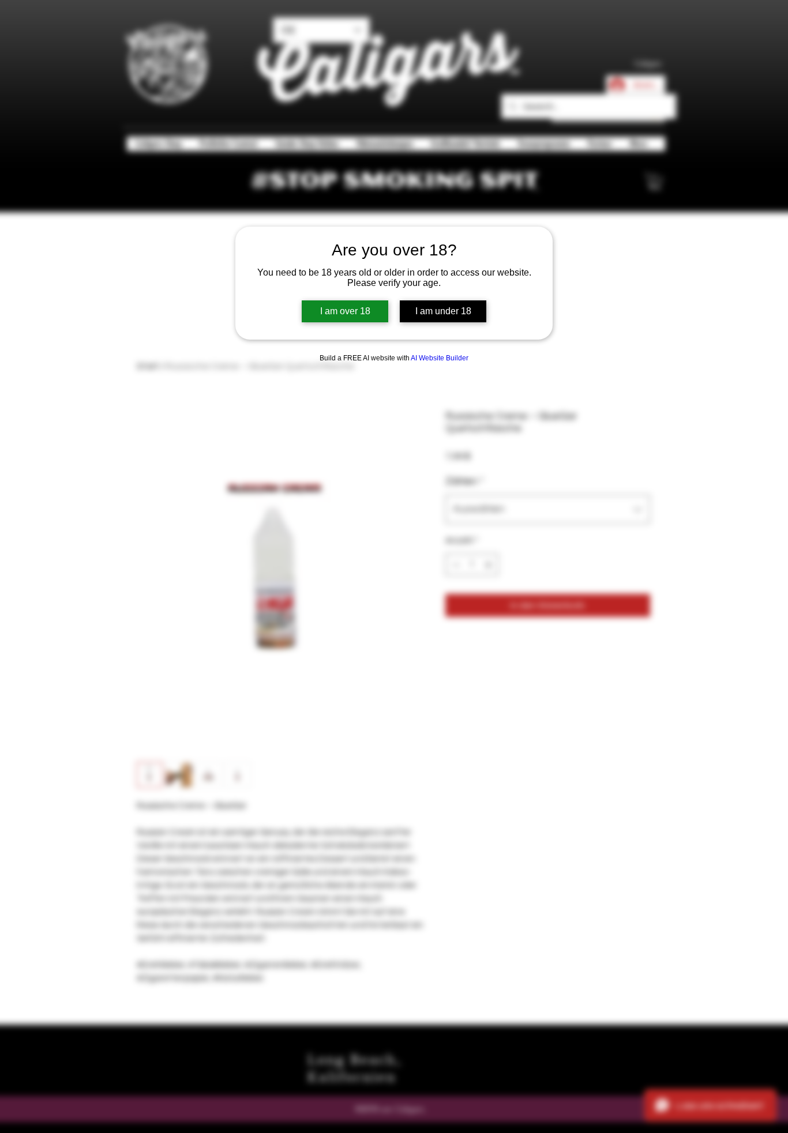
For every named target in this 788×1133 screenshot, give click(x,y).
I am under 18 (443, 311)
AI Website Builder (439, 358)
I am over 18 (345, 311)
